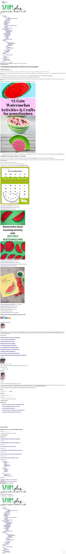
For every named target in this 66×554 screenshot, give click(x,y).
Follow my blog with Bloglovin (5, 322)
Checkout (3, 2)
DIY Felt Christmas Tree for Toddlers (7, 343)
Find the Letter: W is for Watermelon (6, 205)
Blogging (7, 35)
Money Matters (6, 52)
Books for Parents (11, 42)
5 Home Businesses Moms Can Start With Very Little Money (10, 438)
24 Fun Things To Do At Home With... (8, 339)
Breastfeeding (8, 20)
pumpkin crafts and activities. (47, 75)
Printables (3, 58)
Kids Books (10, 44)
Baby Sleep (8, 17)
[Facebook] (3, 318)
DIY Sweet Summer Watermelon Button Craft (7, 304)
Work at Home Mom (7, 526)
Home (3, 1)
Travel (7, 48)
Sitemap (5, 466)
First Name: (2, 395)
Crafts (7, 46)
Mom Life (5, 469)
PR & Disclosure (6, 464)
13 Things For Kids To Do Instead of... (8, 351)
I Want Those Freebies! (4, 400)
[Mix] (8, 318)
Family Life (4, 40)
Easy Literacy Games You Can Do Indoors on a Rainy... (9, 457)
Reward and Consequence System (11, 25)
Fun (6, 63)
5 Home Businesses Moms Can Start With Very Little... (8, 479)
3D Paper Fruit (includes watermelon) (6, 262)
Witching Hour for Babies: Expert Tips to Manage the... (8, 481)
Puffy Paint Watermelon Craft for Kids (6, 312)
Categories (4, 468)
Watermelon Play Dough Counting (5, 207)
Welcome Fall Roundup (33, 75)
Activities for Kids (11, 47)
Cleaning (7, 37)
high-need (16, 385)
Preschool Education (9, 519)
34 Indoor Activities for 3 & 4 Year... (7, 341)
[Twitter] (4, 318)
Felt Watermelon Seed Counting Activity (6, 260)
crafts (36, 71)
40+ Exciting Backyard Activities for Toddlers (9, 347)
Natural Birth (8, 32)
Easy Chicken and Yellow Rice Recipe (8, 408)
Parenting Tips (4, 15)
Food (7, 38)
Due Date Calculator (9, 30)
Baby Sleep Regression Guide (12, 18)
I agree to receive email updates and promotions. (8, 398)
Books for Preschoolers (11, 43)
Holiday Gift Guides (9, 54)
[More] (10, 318)
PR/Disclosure (6, 57)
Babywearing (8, 19)
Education (5, 27)
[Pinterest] (1, 318)
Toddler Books (10, 45)
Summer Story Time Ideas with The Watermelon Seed (8, 264)
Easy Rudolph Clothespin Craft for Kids (8, 345)
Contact (5, 56)
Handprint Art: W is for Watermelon (5, 307)
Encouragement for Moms (8, 39)
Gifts (5, 545)
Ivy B (2, 69)
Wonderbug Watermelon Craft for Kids (6, 309)
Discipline (5, 24)
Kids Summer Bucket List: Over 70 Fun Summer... (10, 337)
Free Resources (6, 59)
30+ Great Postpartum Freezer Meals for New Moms (11, 406)
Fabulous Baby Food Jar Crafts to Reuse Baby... (10, 349)
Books (7, 41)
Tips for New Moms (7, 33)
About (3, 55)
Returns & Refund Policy (8, 475)
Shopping (5, 471)
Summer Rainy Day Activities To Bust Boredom (9, 353)
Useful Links (4, 461)
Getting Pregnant (8, 31)
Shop (3, 473)
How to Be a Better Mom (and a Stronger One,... (8, 446)
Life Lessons (6, 26)
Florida (9, 49)
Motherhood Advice (5, 28)
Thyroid (7, 51)
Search (11, 62)
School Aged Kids (7, 513)
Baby (5, 16)
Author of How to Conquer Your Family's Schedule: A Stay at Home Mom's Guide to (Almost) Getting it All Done (17, 387)
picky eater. (52, 158)
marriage (12, 383)
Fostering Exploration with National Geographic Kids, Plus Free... (13, 355)
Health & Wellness (7, 50)
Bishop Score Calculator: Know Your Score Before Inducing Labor (13, 404)
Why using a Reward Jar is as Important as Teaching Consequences (13, 410)
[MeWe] (6, 318)
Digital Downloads (7, 474)
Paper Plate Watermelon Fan (4, 265)
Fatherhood (6, 23)
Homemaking (6, 36)
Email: (1, 431)
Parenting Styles (6, 22)
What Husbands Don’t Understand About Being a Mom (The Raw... (11, 450)
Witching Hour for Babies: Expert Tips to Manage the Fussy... (10, 442)
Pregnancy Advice (7, 29)
